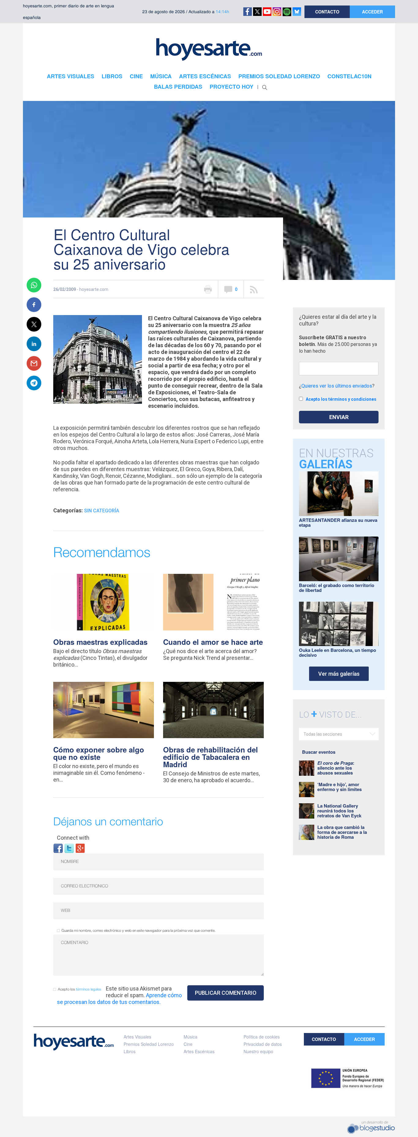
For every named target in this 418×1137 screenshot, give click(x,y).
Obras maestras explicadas (100, 642)
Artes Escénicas (199, 1051)
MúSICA (161, 76)
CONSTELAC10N (349, 76)
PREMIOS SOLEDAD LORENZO (279, 76)
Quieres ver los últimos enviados (336, 386)
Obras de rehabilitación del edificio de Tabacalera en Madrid (210, 756)
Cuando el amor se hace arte (213, 642)
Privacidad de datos (263, 1044)
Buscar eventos (318, 751)
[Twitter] (69, 847)
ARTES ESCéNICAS (205, 76)
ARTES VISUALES (70, 76)
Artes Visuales (137, 1037)
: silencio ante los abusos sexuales (335, 767)
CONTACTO (327, 12)
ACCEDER (372, 12)
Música (190, 1037)
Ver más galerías (339, 674)
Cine (188, 1044)
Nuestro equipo (258, 1051)
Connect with (73, 837)
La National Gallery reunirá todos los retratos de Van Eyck (339, 810)
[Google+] (80, 847)
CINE (136, 76)
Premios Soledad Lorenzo (149, 1044)
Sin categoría (101, 511)
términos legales (88, 989)
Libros (130, 1051)
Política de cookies (262, 1037)
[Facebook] (58, 847)
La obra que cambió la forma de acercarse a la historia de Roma (342, 832)
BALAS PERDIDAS (178, 87)
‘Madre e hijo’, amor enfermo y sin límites (339, 787)
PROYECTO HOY (231, 87)
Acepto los (79, 989)
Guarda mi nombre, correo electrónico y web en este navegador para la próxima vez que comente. (138, 931)
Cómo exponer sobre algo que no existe (98, 753)
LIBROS (112, 76)
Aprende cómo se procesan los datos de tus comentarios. (119, 998)
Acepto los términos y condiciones (341, 399)
